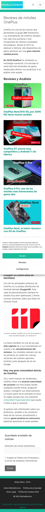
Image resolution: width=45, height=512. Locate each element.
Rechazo (22, 262)
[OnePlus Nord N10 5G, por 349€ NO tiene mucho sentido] (22, 106)
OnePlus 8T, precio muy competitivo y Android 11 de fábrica (20, 151)
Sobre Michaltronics (12, 488)
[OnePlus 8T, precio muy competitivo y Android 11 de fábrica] (22, 143)
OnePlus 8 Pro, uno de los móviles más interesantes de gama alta (20, 191)
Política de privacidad (32, 488)
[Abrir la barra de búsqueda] (33, 4)
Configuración (22, 269)
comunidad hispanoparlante (17, 400)
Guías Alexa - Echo (22, 482)
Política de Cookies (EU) (28, 492)
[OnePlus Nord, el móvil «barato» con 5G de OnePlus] (22, 223)
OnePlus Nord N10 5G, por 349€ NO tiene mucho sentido (22, 113)
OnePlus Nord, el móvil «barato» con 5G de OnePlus (22, 230)
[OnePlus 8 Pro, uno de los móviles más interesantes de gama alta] (22, 183)
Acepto (22, 256)
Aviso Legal (11, 492)
